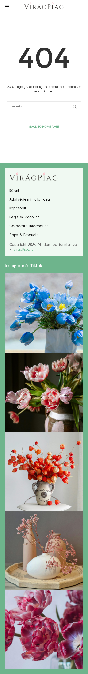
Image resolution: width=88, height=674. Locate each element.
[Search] (81, 6)
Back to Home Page (44, 127)
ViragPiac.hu (23, 249)
